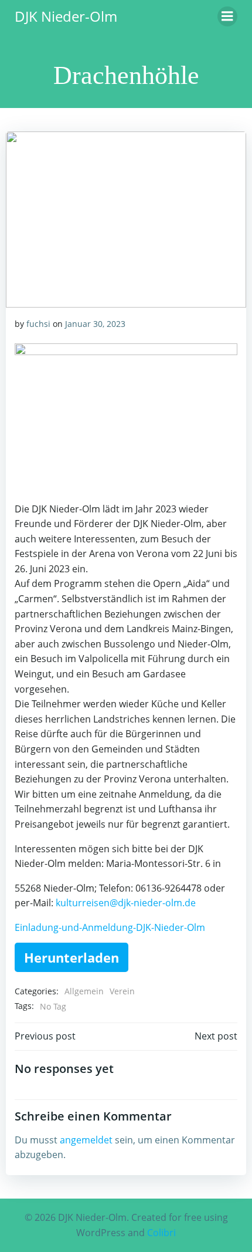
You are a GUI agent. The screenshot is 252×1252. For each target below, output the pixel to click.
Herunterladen (71, 957)
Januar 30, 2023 (95, 323)
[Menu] (227, 16)
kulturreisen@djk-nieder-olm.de (126, 902)
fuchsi (38, 323)
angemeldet (86, 1139)
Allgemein (84, 991)
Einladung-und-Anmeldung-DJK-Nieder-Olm (110, 927)
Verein (122, 991)
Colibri (161, 1232)
